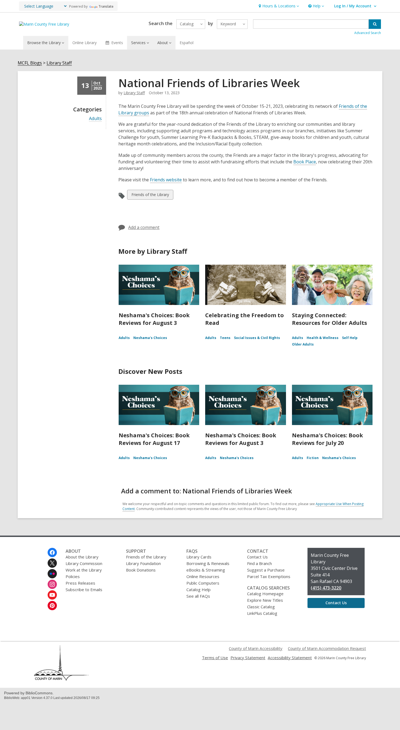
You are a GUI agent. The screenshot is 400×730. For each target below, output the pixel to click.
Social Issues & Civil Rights (257, 337)
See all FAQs (198, 596)
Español (186, 42)
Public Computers (202, 583)
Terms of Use (215, 657)
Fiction (313, 458)
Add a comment (143, 227)
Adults (95, 118)
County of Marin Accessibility (255, 648)
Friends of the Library (150, 196)
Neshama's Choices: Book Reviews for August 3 (154, 318)
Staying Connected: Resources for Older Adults (329, 318)
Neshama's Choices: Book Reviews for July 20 (327, 439)
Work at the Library (84, 570)
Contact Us (257, 557)
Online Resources (202, 576)
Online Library (84, 42)
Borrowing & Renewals (207, 563)
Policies (73, 576)
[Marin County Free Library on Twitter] (52, 563)
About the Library (82, 557)
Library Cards (198, 557)
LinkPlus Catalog (262, 613)
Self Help (350, 337)
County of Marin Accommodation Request (327, 648)
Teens (225, 337)
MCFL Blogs (30, 63)
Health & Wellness (323, 337)
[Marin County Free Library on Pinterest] (52, 605)
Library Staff (59, 63)
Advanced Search (367, 32)
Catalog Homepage (265, 593)
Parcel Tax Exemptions (268, 576)
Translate (106, 6)
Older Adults (303, 344)
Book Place (304, 162)
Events (117, 42)
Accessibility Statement (290, 657)
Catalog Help (198, 589)
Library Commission (84, 563)
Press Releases (80, 583)
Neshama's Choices (150, 337)
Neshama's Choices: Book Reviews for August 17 (154, 439)
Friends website (166, 180)
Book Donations (141, 570)
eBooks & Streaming (205, 570)
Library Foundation (143, 563)
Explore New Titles (265, 600)
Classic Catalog (261, 606)
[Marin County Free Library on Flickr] (52, 573)
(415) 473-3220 (326, 588)
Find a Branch (259, 563)
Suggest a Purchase (266, 570)
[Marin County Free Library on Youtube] (52, 595)
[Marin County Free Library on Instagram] (52, 584)
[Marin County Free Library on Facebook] (52, 552)
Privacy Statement (247, 657)
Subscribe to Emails (84, 589)
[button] (278, 6)
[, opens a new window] (61, 679)
